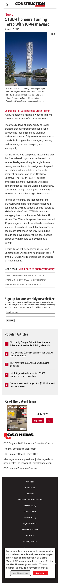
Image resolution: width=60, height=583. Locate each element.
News (9, 14)
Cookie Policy (30, 517)
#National (23, 280)
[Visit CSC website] (19, 436)
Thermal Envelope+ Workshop (20, 448)
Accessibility (30, 511)
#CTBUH (39, 275)
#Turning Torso (14, 284)
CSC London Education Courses (21, 468)
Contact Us (30, 488)
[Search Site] (7, 5)
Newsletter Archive (30, 529)
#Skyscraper (38, 280)
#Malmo (10, 280)
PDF (49, 421)
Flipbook (38, 421)
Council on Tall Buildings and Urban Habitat (27, 110)
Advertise (30, 482)
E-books (30, 535)
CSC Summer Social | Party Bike (21, 454)
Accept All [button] (40, 573)
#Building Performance (19, 275)
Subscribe (30, 494)
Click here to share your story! (37, 268)
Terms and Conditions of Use (30, 499)
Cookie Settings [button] (20, 573)
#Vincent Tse (33, 284)
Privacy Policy (30, 506)
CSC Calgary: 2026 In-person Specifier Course (28, 443)
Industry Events (30, 541)
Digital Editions (30, 523)
